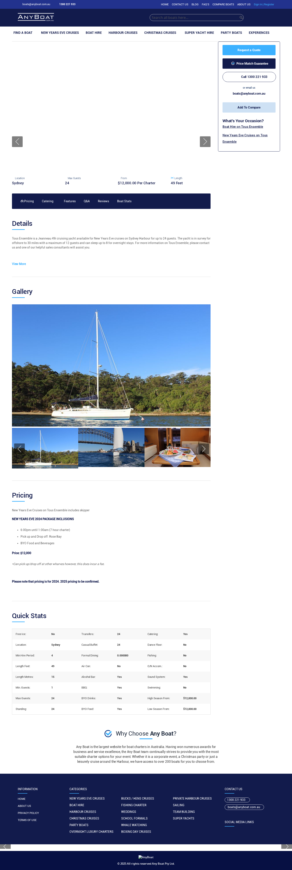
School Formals (134, 818)
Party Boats (78, 825)
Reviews (103, 201)
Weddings (128, 811)
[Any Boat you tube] (252, 831)
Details (22, 224)
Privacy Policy (28, 813)
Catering (47, 201)
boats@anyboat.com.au (249, 93)
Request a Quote (249, 50)
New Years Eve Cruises (87, 798)
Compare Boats (223, 4)
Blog (195, 4)
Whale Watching (134, 825)
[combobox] (197, 17)
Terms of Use (27, 820)
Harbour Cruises (82, 811)
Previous (17, 141)
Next (205, 141)
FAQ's (205, 4)
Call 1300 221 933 (254, 77)
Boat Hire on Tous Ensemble (243, 127)
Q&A (86, 201)
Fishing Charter (133, 805)
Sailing (178, 805)
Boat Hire (76, 805)
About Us (244, 4)
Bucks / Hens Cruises (137, 798)
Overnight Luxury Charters (91, 831)
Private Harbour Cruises (192, 798)
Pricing (29, 201)
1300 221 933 (236, 800)
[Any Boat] (84, 17)
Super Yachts (183, 818)
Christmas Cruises (84, 818)
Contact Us (180, 4)
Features (69, 201)
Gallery (22, 292)
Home (165, 4)
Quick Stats (29, 616)
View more (19, 264)
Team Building (184, 811)
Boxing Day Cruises (136, 831)
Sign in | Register (264, 4)
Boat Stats (124, 201)
